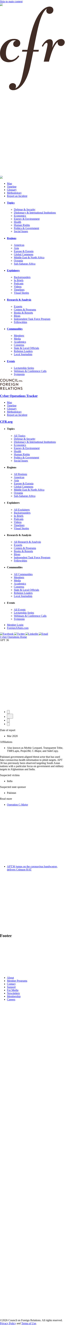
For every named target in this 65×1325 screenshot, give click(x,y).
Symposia (19, 374)
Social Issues (21, 231)
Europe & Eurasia (23, 251)
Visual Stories (21, 292)
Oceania (18, 260)
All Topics (19, 435)
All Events (19, 609)
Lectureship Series (24, 367)
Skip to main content (11, 1)
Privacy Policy (8, 1323)
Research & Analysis (19, 299)
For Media (12, 990)
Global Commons (23, 254)
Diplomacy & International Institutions (35, 212)
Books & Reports (23, 312)
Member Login (15, 624)
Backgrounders (22, 277)
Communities (15, 328)
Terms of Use (28, 1323)
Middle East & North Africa (29, 257)
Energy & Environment (27, 218)
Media (17, 338)
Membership (14, 996)
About (10, 977)
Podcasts (18, 283)
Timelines (19, 289)
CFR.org (6, 421)
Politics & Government (26, 228)
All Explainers (22, 509)
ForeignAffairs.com (17, 627)
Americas (19, 245)
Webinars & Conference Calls (30, 371)
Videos (17, 286)
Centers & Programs (25, 309)
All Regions (20, 474)
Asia (16, 248)
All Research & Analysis (27, 541)
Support (11, 987)
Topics (11, 202)
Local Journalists (23, 354)
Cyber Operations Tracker (19, 396)
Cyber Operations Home (13, 636)
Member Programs (17, 980)
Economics (20, 215)
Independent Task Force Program (32, 318)
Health (17, 221)
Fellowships (20, 322)
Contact (11, 983)
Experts (18, 306)
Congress (19, 344)
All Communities (23, 574)
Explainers (13, 270)
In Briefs (18, 280)
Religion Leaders (23, 351)
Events (11, 361)
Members (19, 335)
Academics (20, 341)
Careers (11, 999)
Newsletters (13, 993)
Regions (11, 238)
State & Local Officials (26, 348)
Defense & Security (24, 209)
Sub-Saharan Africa (24, 263)
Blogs (17, 315)
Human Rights (22, 225)
